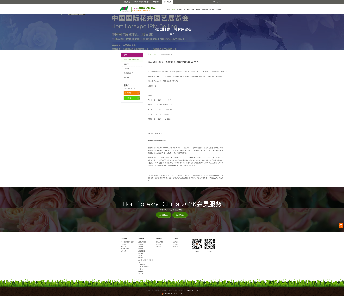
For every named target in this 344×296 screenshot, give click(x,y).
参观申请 (129, 98)
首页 (168, 9)
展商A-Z (212, 9)
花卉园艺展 (167, 2)
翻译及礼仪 (141, 271)
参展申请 (129, 93)
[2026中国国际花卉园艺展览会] (156, 6)
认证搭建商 (141, 264)
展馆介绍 (140, 273)
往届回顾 (126, 64)
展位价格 (140, 253)
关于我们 (205, 9)
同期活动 (126, 69)
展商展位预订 (163, 215)
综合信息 (140, 248)
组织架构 (175, 242)
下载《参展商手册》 (144, 267)
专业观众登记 (180, 215)
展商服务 (179, 9)
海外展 (198, 9)
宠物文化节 (156, 2)
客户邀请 (140, 258)
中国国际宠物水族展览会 (141, 2)
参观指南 (158, 246)
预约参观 (158, 244)
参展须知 (140, 244)
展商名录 (140, 246)
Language (218, 2)
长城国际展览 (125, 2)
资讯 (192, 9)
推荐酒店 (140, 269)
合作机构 (175, 244)
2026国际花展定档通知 (131, 60)
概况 (173, 9)
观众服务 (187, 9)
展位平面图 (141, 251)
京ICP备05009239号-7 (191, 290)
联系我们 (175, 246)
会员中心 (219, 9)
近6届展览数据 (128, 73)
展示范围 (140, 255)
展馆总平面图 (142, 242)
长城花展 (126, 77)
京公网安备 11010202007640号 (173, 293)
